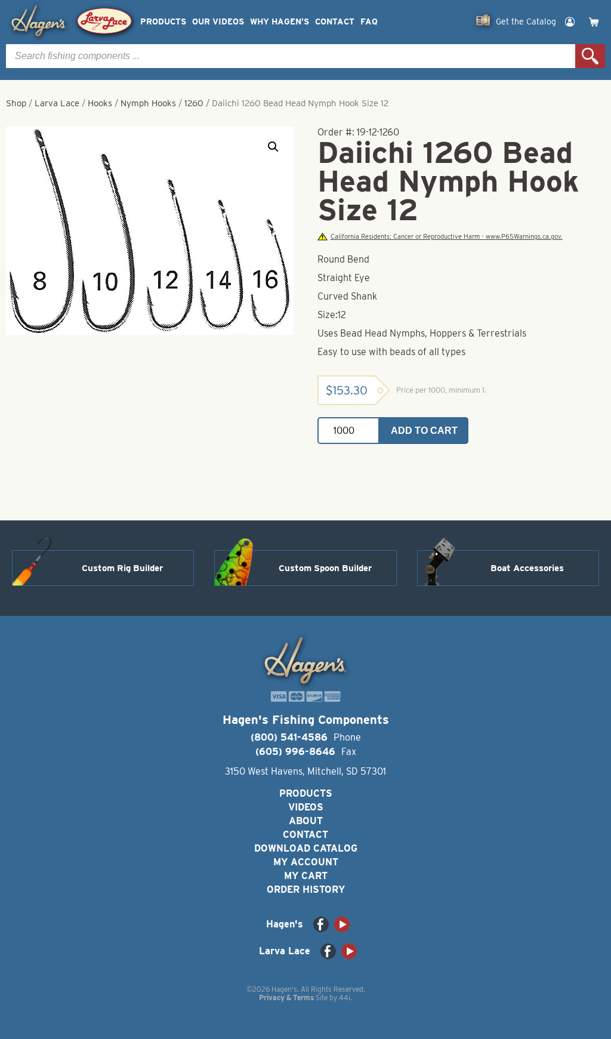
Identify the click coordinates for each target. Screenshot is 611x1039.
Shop (16, 103)
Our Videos (218, 21)
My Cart (306, 875)
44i (344, 997)
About (306, 821)
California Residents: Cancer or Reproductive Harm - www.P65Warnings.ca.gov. (446, 237)
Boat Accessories (527, 568)
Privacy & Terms (286, 997)
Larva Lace (57, 103)
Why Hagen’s (279, 21)
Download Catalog (305, 848)
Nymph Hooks (148, 103)
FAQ (369, 21)
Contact (334, 21)
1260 (193, 103)
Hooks (100, 103)
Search (590, 56)
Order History (306, 889)
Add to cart (424, 431)
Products (163, 21)
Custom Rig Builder (122, 568)
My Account (305, 862)
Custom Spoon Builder (325, 568)
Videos (305, 807)
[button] (273, 147)
